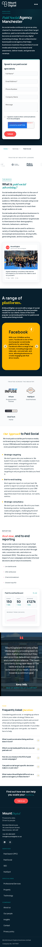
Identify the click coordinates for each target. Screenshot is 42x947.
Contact (7, 925)
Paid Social (8, 860)
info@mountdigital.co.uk (12, 836)
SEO (5, 866)
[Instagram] (10, 842)
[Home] (9, 4)
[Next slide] (36, 346)
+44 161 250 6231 (8, 834)
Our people (8, 913)
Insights (7, 919)
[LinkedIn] (4, 842)
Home (6, 149)
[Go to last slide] (5, 346)
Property (7, 890)
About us (7, 907)
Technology (8, 896)
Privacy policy (9, 931)
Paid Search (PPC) (11, 854)
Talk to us (21, 801)
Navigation (36, 4)
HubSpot (7, 872)
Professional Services (12, 884)
